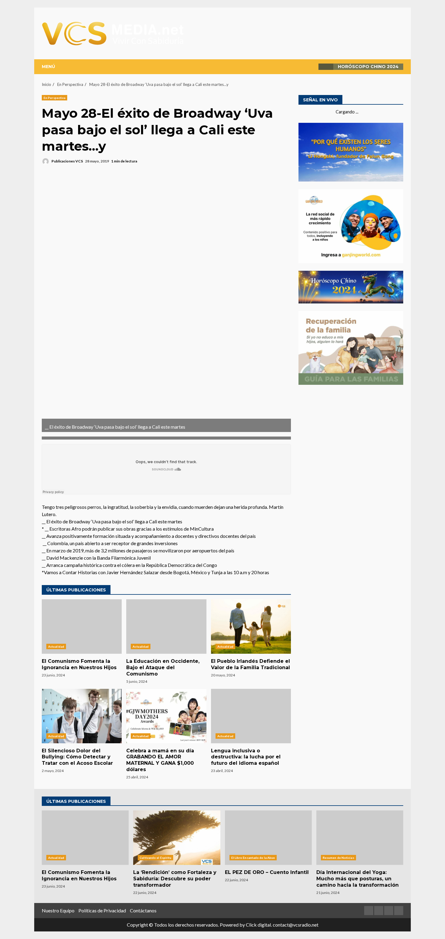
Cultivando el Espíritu (155, 857)
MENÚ (48, 66)
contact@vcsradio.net (295, 925)
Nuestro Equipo (58, 910)
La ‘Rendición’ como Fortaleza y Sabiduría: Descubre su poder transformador (176, 837)
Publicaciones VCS (67, 161)
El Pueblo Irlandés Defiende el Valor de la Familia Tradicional (251, 626)
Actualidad (56, 646)
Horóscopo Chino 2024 (368, 66)
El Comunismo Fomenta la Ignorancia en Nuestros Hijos (82, 626)
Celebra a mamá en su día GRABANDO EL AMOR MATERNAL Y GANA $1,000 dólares (166, 716)
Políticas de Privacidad (102, 910)
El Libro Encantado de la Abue (253, 857)
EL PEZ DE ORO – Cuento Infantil (268, 837)
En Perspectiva (54, 98)
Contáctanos (143, 910)
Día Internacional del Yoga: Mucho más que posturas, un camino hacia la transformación (359, 837)
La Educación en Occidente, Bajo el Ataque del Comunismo (166, 626)
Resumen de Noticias (338, 857)
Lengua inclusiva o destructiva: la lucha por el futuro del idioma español (251, 716)
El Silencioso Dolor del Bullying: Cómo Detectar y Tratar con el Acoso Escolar (82, 716)
